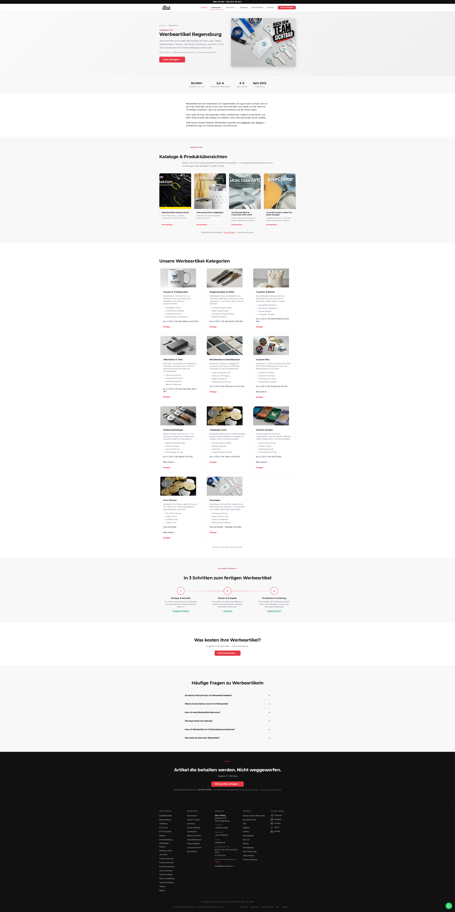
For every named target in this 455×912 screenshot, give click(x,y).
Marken (162, 890)
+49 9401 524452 (204, 790)
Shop (205, 7)
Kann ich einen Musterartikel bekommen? (227, 712)
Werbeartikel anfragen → (227, 784)
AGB (277, 907)
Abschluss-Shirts (165, 851)
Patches (162, 847)
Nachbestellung (165, 820)
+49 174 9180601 (221, 835)
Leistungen (215, 7)
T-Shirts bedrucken (166, 859)
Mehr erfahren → (262, 392)
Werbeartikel (164, 843)
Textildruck (245, 122)
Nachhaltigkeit (248, 836)
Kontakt (270, 7)
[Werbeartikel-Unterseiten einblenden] (170, 843)
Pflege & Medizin (193, 844)
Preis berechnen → (227, 653)
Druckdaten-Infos (249, 820)
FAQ (244, 824)
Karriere (246, 844)
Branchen (230, 7)
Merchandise (192, 851)
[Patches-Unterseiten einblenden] (167, 847)
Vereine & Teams (193, 820)
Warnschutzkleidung (167, 879)
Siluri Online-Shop (250, 851)
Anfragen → (167, 327)
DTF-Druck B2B (165, 832)
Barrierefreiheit (267, 907)
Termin (217, 862)
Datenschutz (254, 907)
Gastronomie (192, 816)
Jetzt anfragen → (172, 59)
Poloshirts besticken (167, 867)
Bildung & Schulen (194, 836)
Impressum (244, 907)
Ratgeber (244, 7)
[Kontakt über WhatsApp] (449, 906)
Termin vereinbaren (250, 860)
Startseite (162, 25)
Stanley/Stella (257, 7)
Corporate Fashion (194, 848)
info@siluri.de (220, 842)
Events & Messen (193, 828)
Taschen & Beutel (166, 874)
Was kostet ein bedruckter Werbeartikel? (227, 738)
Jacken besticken (166, 871)
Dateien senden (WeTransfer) (254, 816)
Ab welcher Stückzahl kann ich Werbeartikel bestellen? (227, 695)
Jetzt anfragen (286, 7)
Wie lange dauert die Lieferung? (227, 721)
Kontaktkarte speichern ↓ (224, 866)
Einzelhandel (192, 832)
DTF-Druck (163, 828)
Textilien (162, 886)
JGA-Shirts (163, 855)
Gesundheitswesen (194, 840)
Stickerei (259, 122)
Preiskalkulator (248, 848)
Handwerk (191, 824)
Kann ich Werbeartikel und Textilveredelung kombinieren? (227, 729)
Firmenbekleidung (166, 840)
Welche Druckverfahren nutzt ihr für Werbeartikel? (227, 703)
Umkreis (246, 832)
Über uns (246, 840)
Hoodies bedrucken (166, 863)
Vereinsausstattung (166, 882)
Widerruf (285, 907)
